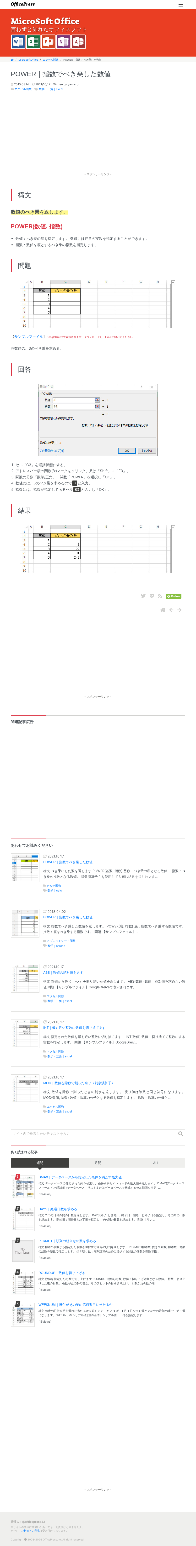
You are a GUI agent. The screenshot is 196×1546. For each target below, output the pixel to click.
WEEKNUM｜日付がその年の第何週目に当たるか (75, 1305)
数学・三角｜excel (51, 89)
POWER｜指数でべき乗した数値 (68, 862)
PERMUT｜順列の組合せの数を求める (67, 1241)
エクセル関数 (51, 59)
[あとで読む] (152, 596)
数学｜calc (55, 890)
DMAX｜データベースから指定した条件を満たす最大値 (80, 1177)
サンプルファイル (28, 336)
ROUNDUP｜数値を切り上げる (61, 1273)
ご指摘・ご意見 (30, 1530)
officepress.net (23, 4)
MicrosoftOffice (28, 59)
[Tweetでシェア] (143, 596)
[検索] (181, 1133)
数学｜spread (56, 946)
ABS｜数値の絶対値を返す (63, 972)
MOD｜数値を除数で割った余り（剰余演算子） (79, 1083)
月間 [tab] (98, 1163)
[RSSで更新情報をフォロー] (160, 596)
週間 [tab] (40, 1163)
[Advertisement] (98, 136)
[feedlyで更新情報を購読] (173, 596)
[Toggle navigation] (181, 4)
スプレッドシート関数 (61, 941)
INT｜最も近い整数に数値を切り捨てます (74, 1028)
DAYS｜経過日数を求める (57, 1209)
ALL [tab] (156, 1163)
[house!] (163, 610)
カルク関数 (54, 885)
